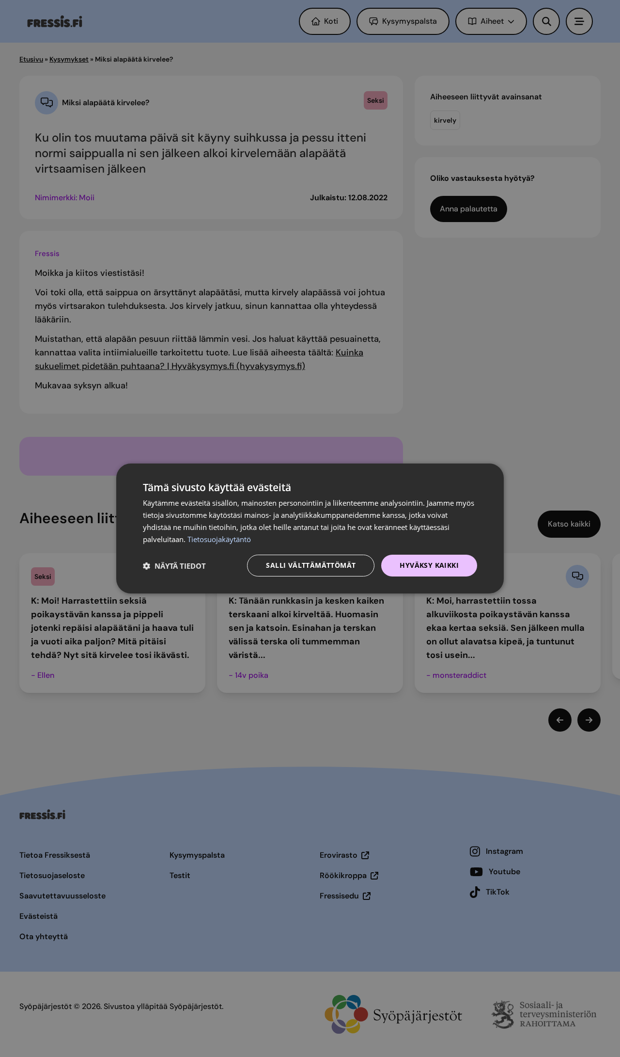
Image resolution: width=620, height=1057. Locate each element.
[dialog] (310, 528)
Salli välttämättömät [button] (311, 565)
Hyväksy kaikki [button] (429, 565)
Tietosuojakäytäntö (219, 539)
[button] (174, 566)
